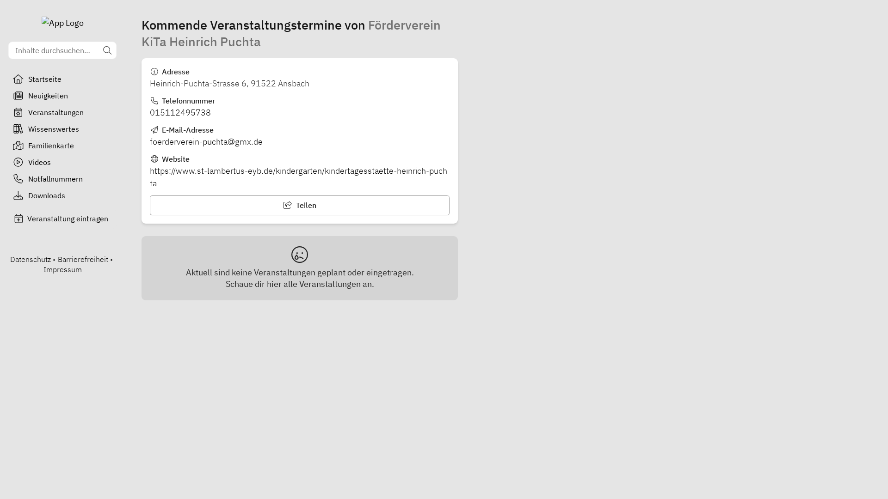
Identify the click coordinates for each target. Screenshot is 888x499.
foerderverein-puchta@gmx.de (206, 141)
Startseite (45, 79)
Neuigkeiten (48, 95)
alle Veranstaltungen (322, 284)
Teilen (305, 205)
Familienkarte (51, 145)
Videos (39, 162)
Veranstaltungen (56, 112)
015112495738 (180, 112)
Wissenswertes (53, 129)
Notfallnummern (55, 178)
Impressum (62, 269)
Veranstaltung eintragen (67, 218)
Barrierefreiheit (83, 259)
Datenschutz (30, 259)
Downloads (46, 195)
